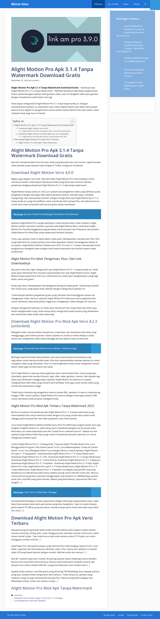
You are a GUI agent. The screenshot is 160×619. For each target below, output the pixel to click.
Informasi (98, 4)
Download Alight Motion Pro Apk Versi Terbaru (36, 139)
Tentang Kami (132, 615)
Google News (109, 615)
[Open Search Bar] (145, 4)
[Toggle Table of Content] (71, 121)
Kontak (136, 4)
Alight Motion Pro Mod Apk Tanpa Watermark (38, 142)
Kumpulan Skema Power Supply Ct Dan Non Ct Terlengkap (38, 598)
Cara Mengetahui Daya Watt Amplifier (30, 600)
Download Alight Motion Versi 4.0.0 (33, 128)
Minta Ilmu (19, 4)
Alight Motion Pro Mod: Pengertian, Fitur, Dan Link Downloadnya (46, 131)
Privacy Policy (146, 615)
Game (125, 4)
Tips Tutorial (112, 4)
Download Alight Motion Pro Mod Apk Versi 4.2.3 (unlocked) (43, 134)
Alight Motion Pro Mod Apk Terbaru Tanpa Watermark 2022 (44, 136)
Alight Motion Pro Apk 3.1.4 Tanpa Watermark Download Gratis (44, 125)
